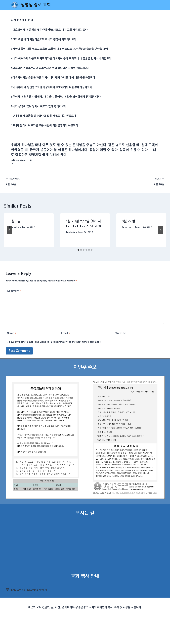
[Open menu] (156, 4)
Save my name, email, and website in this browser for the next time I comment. (55, 342)
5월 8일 (15, 221)
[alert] (85, 590)
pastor (15, 227)
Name (11, 333)
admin (71, 232)
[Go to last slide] (9, 230)
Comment (14, 290)
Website (120, 333)
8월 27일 (128, 221)
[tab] (78, 250)
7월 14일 (13, 181)
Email (65, 333)
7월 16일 (159, 181)
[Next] (160, 230)
